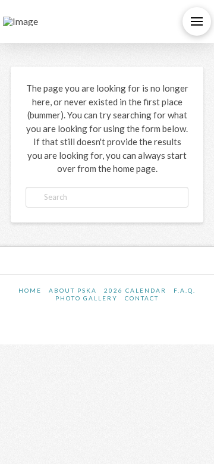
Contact (142, 298)
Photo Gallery (86, 298)
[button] (196, 21)
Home (30, 290)
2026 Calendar (135, 290)
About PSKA (73, 290)
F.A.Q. (185, 290)
